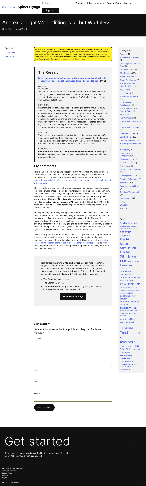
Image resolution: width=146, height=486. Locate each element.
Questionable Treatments (130, 170)
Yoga (122, 208)
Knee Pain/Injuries (127, 133)
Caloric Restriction (126, 229)
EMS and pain (133, 261)
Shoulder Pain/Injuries (129, 179)
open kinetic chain (133, 290)
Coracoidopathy (127, 69)
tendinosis (127, 342)
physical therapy (128, 307)
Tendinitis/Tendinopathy (130, 192)
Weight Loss (125, 205)
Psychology (125, 166)
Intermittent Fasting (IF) (130, 127)
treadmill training (125, 369)
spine (122, 319)
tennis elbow (125, 346)
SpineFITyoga (29, 7)
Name (36, 370)
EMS (123, 261)
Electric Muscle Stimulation (128, 243)
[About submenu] (84, 3)
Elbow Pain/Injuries (128, 80)
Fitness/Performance (129, 96)
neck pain (134, 287)
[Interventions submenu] (103, 3)
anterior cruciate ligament (128, 226)
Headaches (124, 114)
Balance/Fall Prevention (130, 57)
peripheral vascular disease (129, 303)
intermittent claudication (126, 273)
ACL (139, 223)
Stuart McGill (130, 322)
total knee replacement (126, 360)
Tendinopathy (130, 335)
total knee (135, 349)
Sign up (50, 10)
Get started (37, 441)
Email (36, 382)
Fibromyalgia (125, 93)
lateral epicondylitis (126, 280)
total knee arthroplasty (126, 354)
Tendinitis (126, 328)
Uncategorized (126, 198)
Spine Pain (124, 182)
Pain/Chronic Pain (127, 159)
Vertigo (123, 201)
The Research (10, 53)
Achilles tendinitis (128, 223)
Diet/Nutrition (126, 73)
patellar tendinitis (126, 293)
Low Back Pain (126, 137)
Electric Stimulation (128, 254)
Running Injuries (126, 175)
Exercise (126, 265)
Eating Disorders (127, 76)
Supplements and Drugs (130, 186)
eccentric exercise (125, 233)
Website (37, 393)
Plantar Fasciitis (126, 163)
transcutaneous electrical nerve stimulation (129, 365)
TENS (135, 346)
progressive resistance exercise (128, 314)
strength (130, 318)
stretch (122, 322)
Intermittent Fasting (130, 277)
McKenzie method (125, 287)
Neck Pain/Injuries (127, 140)
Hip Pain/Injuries (127, 118)
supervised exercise (126, 325)
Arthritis (123, 54)
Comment (38, 338)
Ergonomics (125, 89)
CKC (134, 229)
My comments (10, 56)
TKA (122, 349)
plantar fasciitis (126, 311)
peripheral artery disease (128, 297)
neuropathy (123, 290)
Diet (137, 229)
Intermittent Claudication (130, 121)
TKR (128, 349)
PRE (135, 311)
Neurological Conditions (130, 144)
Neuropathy (125, 150)
